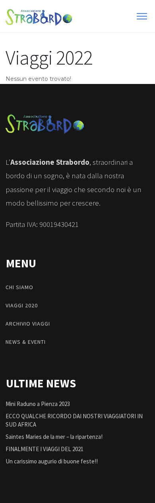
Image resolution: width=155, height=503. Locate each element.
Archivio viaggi (28, 323)
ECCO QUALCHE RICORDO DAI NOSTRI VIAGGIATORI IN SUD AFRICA (74, 420)
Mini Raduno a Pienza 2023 (38, 404)
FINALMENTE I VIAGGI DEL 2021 (44, 449)
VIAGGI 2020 (22, 305)
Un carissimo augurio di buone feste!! (52, 461)
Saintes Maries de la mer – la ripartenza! (54, 436)
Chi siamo (19, 287)
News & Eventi (26, 341)
